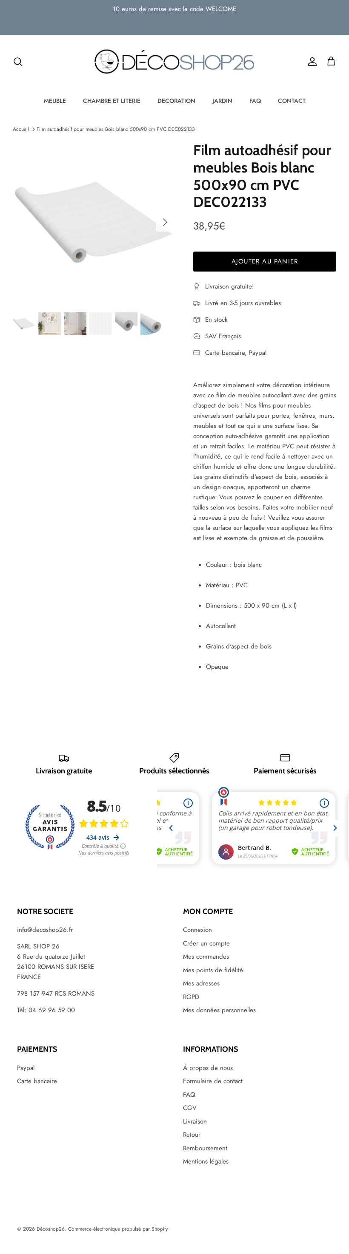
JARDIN (222, 100)
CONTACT (292, 100)
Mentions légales (206, 1161)
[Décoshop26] (174, 62)
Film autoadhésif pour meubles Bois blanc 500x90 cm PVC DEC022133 (116, 129)
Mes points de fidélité (213, 970)
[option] (93, 222)
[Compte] (311, 62)
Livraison (195, 1121)
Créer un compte (206, 943)
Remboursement (205, 1148)
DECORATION (176, 100)
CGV (190, 1107)
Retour (191, 1134)
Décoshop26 (51, 1229)
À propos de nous (208, 1068)
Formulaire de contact (213, 1081)
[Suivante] (165, 222)
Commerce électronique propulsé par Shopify (118, 1229)
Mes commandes (206, 956)
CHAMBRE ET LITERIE (111, 100)
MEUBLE (55, 100)
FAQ (255, 100)
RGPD (191, 997)
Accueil (21, 129)
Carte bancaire (37, 1081)
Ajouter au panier (265, 261)
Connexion (197, 929)
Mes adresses (201, 983)
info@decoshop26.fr (45, 929)
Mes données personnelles (219, 1010)
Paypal (25, 1068)
